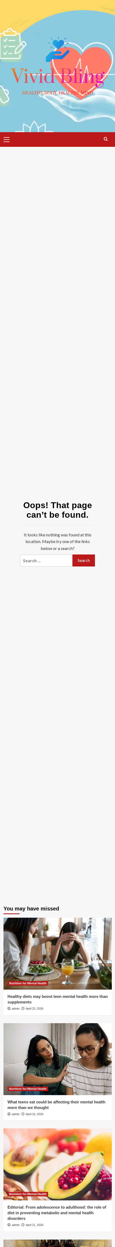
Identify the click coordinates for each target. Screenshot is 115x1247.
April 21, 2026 (34, 1224)
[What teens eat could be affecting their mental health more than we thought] (57, 1059)
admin (16, 1008)
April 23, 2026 (34, 1008)
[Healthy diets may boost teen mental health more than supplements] (57, 954)
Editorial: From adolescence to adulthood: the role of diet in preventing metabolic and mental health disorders (56, 1213)
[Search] (105, 139)
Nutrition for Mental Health (28, 983)
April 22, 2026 (34, 1114)
